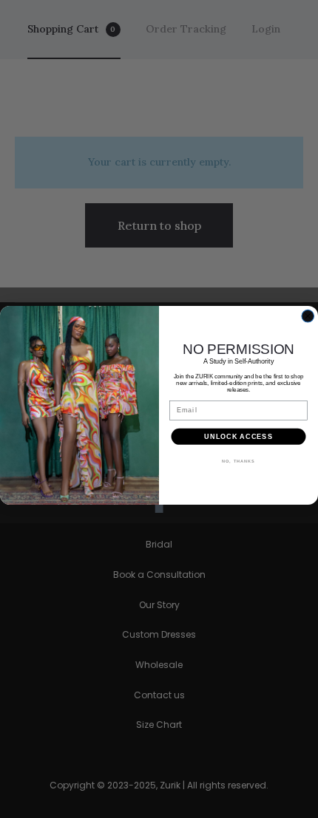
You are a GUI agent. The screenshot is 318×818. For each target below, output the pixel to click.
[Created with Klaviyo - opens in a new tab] (159, 508)
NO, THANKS (238, 460)
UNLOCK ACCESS (238, 436)
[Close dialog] (308, 316)
